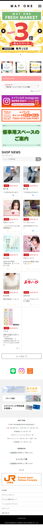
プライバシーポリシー (8, 495)
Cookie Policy (22, 518)
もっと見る (20, 356)
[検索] (38, 159)
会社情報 (4, 490)
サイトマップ (5, 508)
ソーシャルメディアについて (10, 504)
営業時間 (13, 453)
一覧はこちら (34, 91)
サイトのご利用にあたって (9, 499)
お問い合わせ (5, 513)
